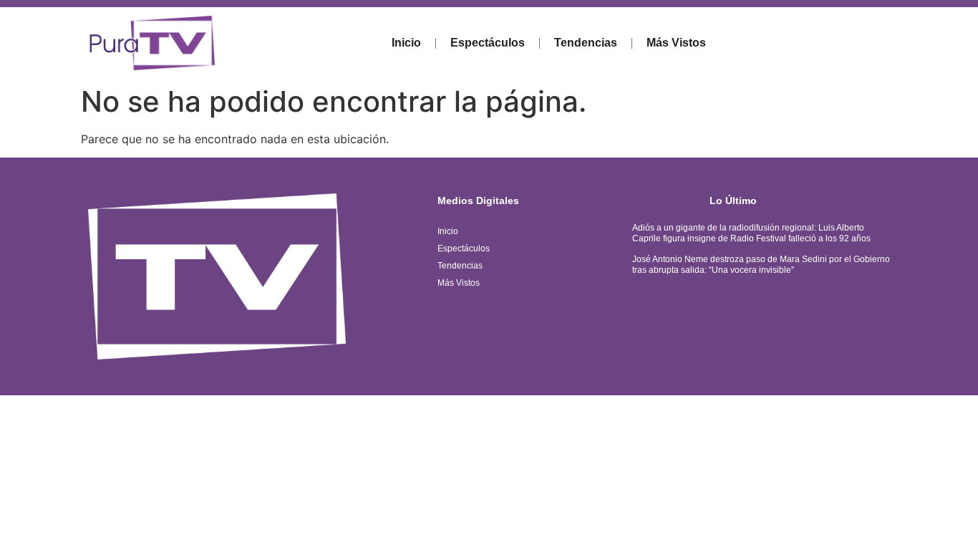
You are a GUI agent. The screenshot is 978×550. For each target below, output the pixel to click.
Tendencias (585, 43)
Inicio (406, 43)
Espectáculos (487, 43)
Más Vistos (676, 43)
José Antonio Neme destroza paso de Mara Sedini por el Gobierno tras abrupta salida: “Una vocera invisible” (761, 264)
